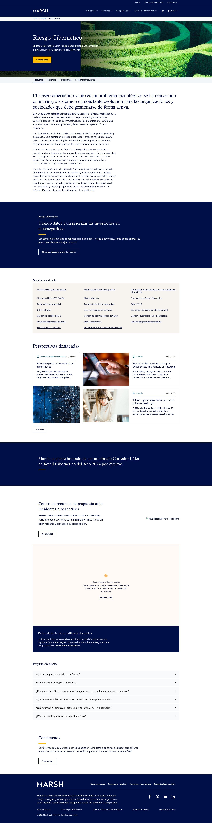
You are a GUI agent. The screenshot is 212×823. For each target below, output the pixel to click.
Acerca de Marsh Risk (144, 10)
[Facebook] (149, 797)
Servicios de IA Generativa (49, 327)
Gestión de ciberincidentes (49, 315)
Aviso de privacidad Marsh (71, 809)
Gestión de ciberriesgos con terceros (101, 315)
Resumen (39, 79)
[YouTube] (165, 797)
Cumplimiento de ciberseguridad (99, 304)
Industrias (90, 10)
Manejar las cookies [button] (167, 809)
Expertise (51, 79)
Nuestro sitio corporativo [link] (154, 2)
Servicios (105, 10)
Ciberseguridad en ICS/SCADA (50, 298)
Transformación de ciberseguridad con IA (103, 327)
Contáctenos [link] (172, 2)
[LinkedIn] (173, 797)
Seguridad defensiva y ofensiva (51, 321)
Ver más (40, 429)
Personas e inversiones (140, 784)
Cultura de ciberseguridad (49, 304)
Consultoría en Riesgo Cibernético (146, 298)
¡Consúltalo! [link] (47, 533)
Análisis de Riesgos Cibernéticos (51, 289)
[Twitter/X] (157, 797)
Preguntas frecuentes (85, 79)
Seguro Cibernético (93, 321)
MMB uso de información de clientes (107, 809)
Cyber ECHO (136, 304)
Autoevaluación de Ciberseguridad (99, 289)
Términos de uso (43, 809)
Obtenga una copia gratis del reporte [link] (59, 252)
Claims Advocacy (91, 298)
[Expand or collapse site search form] (162, 11)
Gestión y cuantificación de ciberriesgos (149, 315)
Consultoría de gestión (164, 784)
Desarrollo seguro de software (98, 310)
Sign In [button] (137, 2)
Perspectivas (122, 10)
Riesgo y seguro (97, 784)
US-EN (172, 11)
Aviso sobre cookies (141, 809)
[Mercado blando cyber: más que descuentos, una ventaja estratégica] (106, 369)
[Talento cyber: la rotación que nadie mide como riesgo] (106, 405)
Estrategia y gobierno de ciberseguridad (149, 310)
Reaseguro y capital (117, 784)
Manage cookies (106, 597)
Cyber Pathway (44, 310)
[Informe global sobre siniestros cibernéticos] (56, 404)
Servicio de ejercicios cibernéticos (146, 321)
